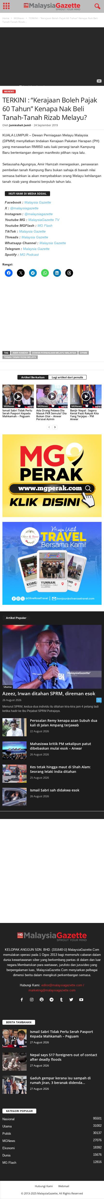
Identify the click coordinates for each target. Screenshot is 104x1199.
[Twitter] (72, 1000)
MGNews (19, 18)
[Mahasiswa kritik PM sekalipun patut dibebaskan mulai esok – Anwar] (14, 750)
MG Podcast (29, 254)
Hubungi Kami (44, 1186)
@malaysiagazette (24, 208)
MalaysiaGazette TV (43, 220)
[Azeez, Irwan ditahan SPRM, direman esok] (52, 657)
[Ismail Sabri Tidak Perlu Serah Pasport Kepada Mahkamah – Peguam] (18, 396)
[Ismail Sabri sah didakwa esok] (14, 797)
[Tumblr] (62, 1000)
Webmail (63, 1186)
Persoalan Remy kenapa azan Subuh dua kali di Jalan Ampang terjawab (63, 722)
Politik (6, 1133)
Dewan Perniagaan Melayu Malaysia (54, 352)
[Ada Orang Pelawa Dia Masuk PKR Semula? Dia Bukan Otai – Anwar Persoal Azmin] (52, 396)
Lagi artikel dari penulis (67, 377)
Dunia (6, 1155)
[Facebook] (23, 1000)
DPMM (83, 352)
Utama (8, 686)
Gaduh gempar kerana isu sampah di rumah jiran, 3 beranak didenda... (60, 1080)
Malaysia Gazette (37, 202)
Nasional (8, 1119)
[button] (96, 6)
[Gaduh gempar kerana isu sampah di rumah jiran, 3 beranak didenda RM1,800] (14, 1085)
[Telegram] (53, 1000)
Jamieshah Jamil (20, 125)
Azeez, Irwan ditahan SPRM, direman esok (48, 693)
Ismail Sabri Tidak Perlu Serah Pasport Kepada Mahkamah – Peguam (17, 413)
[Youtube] (81, 1000)
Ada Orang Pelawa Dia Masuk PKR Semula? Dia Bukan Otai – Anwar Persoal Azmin (51, 415)
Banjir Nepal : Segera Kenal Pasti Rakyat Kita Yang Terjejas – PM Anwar (84, 415)
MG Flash (44, 225)
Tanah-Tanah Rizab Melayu (20, 357)
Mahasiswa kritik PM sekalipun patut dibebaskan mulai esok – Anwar (60, 746)
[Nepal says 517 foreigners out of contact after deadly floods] (14, 1062)
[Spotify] (43, 1000)
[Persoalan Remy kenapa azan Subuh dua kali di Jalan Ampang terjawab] (14, 727)
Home (5, 18)
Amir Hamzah (20, 352)
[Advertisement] (52, 315)
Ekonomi (8, 1148)
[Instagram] (33, 1000)
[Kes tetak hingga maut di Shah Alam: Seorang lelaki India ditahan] (14, 774)
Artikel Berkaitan (33, 377)
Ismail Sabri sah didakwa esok (54, 790)
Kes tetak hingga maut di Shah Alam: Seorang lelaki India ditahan (60, 769)
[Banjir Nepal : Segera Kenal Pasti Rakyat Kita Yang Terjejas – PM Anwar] (86, 396)
